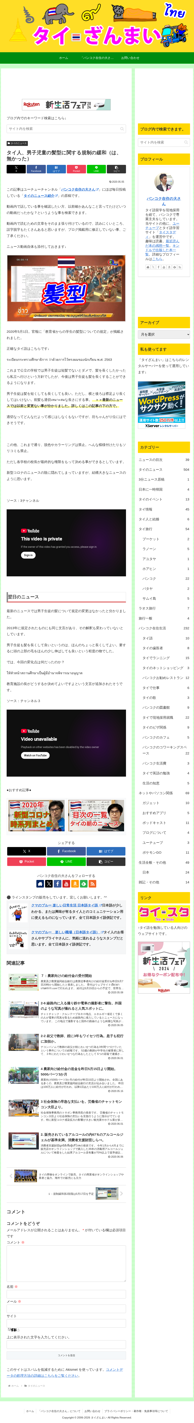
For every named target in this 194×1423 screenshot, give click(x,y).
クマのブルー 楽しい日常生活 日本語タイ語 (65, 905)
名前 (12, 1287)
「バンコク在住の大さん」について (59, 1411)
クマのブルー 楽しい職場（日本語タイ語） (65, 932)
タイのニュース (19, 143)
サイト (12, 1316)
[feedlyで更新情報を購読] (84, 884)
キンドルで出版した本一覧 (162, 250)
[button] (122, 129)
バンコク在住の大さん (78, 189)
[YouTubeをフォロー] (66, 884)
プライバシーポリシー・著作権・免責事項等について (136, 1411)
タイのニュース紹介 (39, 196)
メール (14, 1301)
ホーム (30, 1411)
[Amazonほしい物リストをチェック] (75, 884)
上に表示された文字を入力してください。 (39, 1337)
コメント (16, 1242)
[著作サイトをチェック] (40, 884)
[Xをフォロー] (49, 884)
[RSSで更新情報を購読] (92, 884)
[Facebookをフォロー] (57, 884)
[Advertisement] (66, 84)
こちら (157, 259)
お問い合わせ (92, 1411)
